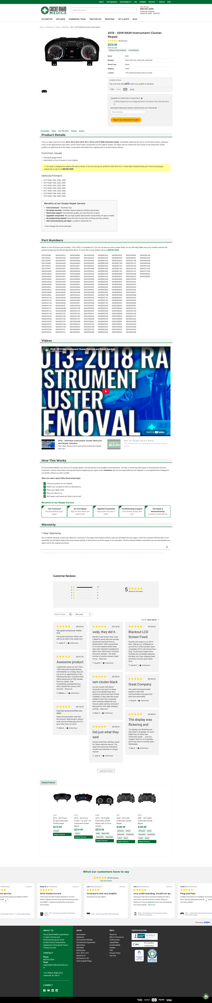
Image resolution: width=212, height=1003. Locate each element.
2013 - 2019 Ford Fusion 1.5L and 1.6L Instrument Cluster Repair (82, 822)
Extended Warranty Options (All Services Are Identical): (135, 108)
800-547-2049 (146, 9)
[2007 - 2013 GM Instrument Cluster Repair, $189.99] (126, 800)
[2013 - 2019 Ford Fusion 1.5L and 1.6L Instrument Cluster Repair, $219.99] (83, 800)
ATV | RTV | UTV (82, 953)
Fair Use (113, 956)
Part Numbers (45, 131)
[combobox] (150, 620)
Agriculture (80, 945)
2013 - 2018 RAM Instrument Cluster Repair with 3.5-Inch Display (103, 822)
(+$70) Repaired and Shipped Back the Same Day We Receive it (141, 102)
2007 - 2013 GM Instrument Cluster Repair (124, 820)
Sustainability (126, 2)
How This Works (63, 131)
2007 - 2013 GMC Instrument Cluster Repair (145, 820)
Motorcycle (80, 950)
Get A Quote (123, 19)
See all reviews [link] (106, 881)
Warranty (74, 131)
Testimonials (111, 2)
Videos (54, 131)
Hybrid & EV (81, 956)
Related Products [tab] (48, 783)
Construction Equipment (85, 942)
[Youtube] (48, 990)
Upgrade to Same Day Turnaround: (126, 98)
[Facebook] (44, 990)
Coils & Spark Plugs (84, 961)
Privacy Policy (115, 953)
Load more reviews (106, 771)
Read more (103, 659)
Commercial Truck (77, 19)
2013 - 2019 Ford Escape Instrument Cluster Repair (60, 820)
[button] (6, 901)
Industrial (110, 19)
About (101, 2)
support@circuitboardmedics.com (55, 965)
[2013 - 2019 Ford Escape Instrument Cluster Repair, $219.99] (62, 800)
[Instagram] (57, 990)
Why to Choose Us (117, 937)
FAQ (135, 2)
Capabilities (114, 942)
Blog (135, 19)
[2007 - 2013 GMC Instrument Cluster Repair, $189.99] (147, 800)
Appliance (60, 19)
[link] (59, 914)
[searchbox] (60, 614)
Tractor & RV (95, 19)
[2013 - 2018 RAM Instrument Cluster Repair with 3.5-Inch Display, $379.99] (105, 800)
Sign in (162, 2)
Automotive (47, 19)
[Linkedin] (52, 990)
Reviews (81, 131)
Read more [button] (105, 905)
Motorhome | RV (82, 958)
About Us (113, 934)
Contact (152, 2)
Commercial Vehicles (84, 940)
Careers (143, 2)
